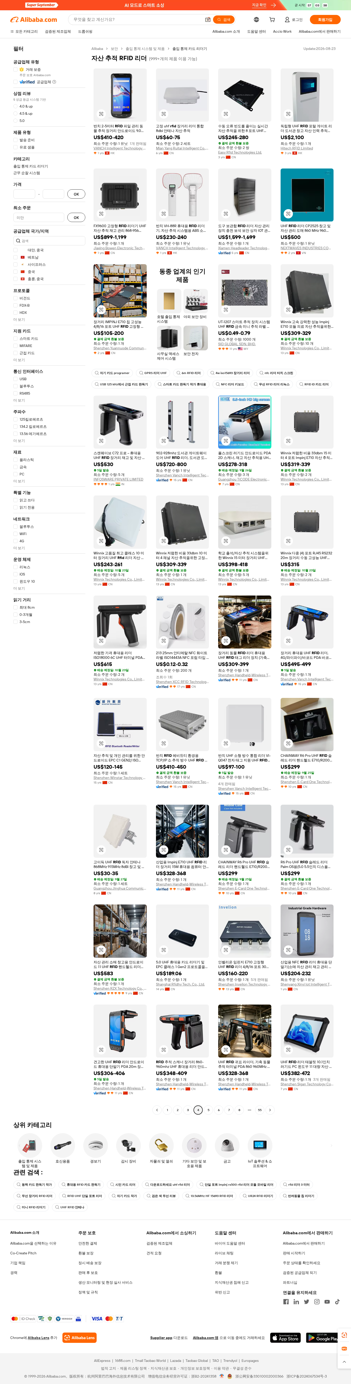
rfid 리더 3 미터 (299, 1184)
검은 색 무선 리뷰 (164, 1196)
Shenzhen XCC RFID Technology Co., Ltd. (182, 682)
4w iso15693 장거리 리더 (233, 373)
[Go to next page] (270, 1110)
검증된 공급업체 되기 (300, 1273)
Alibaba (97, 49)
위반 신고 (222, 1292)
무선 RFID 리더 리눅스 (274, 384)
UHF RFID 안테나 (72, 1207)
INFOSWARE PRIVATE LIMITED (118, 479)
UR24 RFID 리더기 (260, 1196)
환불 (218, 1273)
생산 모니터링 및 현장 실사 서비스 (105, 1282)
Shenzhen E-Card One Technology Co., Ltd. (307, 782)
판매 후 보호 (88, 1273)
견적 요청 (154, 1253)
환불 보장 (86, 1253)
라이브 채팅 (224, 1253)
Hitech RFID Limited (297, 148)
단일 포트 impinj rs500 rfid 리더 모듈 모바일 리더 (239, 1184)
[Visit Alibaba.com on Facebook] (286, 1302)
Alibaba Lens (38, 1338)
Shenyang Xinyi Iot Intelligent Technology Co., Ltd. (307, 984)
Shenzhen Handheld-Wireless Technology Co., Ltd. (244, 675)
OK (76, 194)
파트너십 (290, 1282)
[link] (344, 1335)
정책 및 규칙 (88, 1292)
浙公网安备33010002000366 (259, 1376)
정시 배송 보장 (89, 1263)
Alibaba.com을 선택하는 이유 (33, 1243)
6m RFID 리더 (191, 373)
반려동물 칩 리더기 (301, 1196)
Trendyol (230, 1361)
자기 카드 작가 (127, 1196)
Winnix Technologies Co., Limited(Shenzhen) (307, 348)
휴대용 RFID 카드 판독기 (83, 1184)
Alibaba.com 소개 (24, 1232)
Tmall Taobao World (150, 1361)
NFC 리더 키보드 (232, 384)
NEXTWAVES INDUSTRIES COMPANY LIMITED (307, 248)
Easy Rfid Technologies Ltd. (240, 152)
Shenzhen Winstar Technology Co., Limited (120, 778)
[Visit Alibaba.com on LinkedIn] (296, 1302)
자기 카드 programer (115, 373)
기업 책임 (17, 1263)
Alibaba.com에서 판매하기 (304, 1243)
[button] (208, 19)
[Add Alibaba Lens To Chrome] (79, 1338)
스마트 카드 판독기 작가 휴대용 (184, 384)
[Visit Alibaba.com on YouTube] (327, 1302)
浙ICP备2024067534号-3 (307, 1376)
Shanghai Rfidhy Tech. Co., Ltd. (180, 984)
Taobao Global (197, 1361)
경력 (13, 1273)
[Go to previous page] (157, 1110)
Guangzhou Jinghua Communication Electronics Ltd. (120, 888)
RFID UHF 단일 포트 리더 (84, 1196)
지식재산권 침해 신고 (232, 1282)
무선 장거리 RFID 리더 (37, 1196)
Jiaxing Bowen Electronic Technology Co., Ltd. (120, 248)
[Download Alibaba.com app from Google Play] (323, 1338)
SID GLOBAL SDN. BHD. (237, 344)
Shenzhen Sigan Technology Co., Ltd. (307, 1084)
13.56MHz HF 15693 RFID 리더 (212, 1196)
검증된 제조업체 (159, 1243)
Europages (250, 1361)
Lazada (175, 1361)
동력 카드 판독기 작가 (37, 1184)
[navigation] (49, 580)
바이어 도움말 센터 (230, 1243)
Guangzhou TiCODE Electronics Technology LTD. (244, 479)
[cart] (273, 20)
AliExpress (102, 1361)
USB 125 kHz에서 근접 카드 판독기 (124, 384)
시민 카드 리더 (125, 1184)
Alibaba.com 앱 (205, 1338)
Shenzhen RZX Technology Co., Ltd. (120, 988)
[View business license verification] (221, 1376)
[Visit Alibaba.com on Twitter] (306, 1302)
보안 (114, 49)
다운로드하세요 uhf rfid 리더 (170, 1184)
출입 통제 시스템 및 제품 (145, 49)
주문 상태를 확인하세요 (301, 1263)
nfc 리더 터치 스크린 (279, 373)
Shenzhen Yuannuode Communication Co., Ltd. (120, 348)
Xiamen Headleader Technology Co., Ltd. (244, 248)
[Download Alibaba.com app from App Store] (285, 1338)
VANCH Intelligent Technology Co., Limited (120, 148)
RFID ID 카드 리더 (316, 384)
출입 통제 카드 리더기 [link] (189, 49)
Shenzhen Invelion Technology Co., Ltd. (244, 984)
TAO (215, 1361)
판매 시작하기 (294, 1253)
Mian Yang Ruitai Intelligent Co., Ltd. (182, 148)
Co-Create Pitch (23, 1253)
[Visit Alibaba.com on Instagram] (317, 1302)
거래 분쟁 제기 (226, 1263)
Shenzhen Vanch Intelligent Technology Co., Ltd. (182, 475)
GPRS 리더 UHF (155, 373)
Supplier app (161, 1338)
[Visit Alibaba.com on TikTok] (337, 1302)
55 (260, 1110)
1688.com (123, 1361)
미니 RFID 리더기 (33, 1207)
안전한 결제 (87, 1243)
